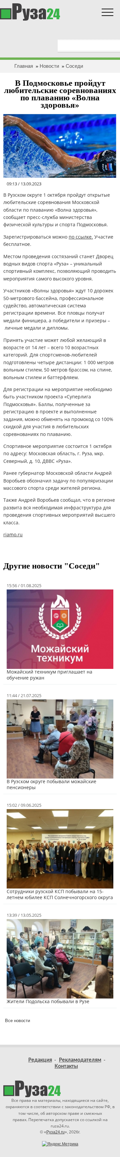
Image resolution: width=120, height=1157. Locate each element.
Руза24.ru (55, 1132)
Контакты (66, 1066)
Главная (23, 66)
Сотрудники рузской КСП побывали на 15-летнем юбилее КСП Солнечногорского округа (60, 894)
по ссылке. (81, 237)
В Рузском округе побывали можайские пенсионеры (51, 784)
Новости (49, 66)
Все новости (17, 1020)
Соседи (74, 66)
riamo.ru (13, 534)
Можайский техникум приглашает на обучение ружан (49, 675)
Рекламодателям (80, 1060)
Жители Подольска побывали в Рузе (48, 1001)
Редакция (40, 1060)
